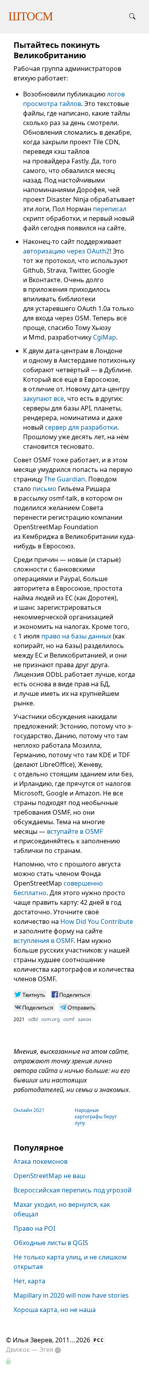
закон (84, 1019)
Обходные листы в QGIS (51, 1242)
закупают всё (43, 398)
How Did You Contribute (96, 921)
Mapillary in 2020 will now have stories (71, 1295)
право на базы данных (76, 636)
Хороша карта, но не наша (55, 1309)
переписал (109, 208)
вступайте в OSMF (75, 831)
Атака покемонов (41, 1161)
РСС (98, 1340)
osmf (68, 1019)
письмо (44, 488)
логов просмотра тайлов (74, 99)
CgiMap (104, 337)
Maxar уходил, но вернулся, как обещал (62, 1209)
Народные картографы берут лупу (96, 1116)
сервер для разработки (81, 427)
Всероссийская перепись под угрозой (73, 1190)
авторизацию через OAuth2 (66, 251)
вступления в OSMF (44, 940)
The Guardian (64, 479)
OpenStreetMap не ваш (49, 1175)
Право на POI (34, 1228)
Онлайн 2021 (29, 1110)
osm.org (50, 1019)
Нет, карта (29, 1281)
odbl (33, 1019)
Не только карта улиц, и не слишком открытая (70, 1262)
